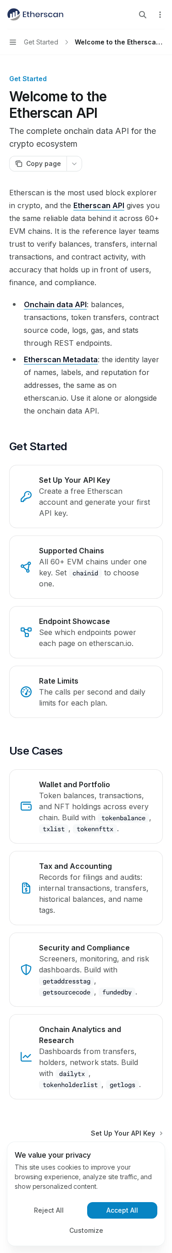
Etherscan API (98, 205)
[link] (86, 496)
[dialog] (86, 1194)
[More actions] (160, 14)
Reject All (49, 1210)
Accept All (122, 1210)
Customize (86, 1230)
